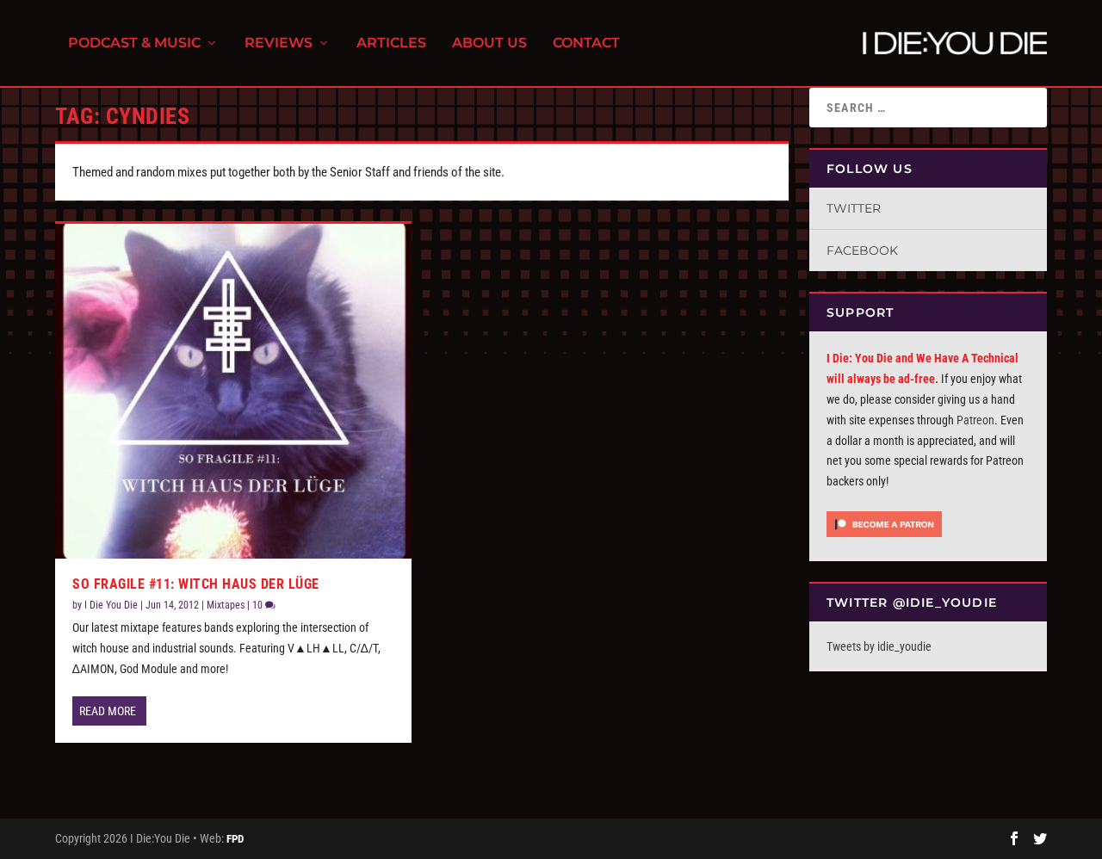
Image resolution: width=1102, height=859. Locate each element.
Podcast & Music (134, 43)
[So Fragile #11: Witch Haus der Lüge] (233, 391)
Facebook (862, 250)
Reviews (279, 43)
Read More (107, 711)
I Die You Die (111, 605)
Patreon (975, 420)
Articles (391, 43)
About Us (489, 43)
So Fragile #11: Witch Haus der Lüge (195, 584)
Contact (586, 43)
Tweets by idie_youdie (879, 646)
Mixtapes (226, 605)
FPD (235, 838)
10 (258, 605)
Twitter (853, 208)
